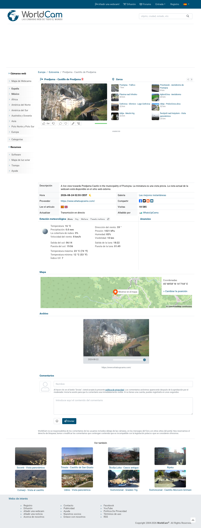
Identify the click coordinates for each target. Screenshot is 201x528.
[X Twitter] (144, 201)
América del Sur (19, 110)
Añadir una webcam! (109, 4)
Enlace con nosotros (74, 516)
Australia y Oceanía (21, 115)
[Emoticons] (57, 421)
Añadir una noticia (33, 514)
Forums (146, 4)
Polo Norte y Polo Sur (22, 126)
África (14, 99)
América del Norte (21, 104)
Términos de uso (112, 514)
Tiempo (15, 165)
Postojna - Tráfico (127, 85)
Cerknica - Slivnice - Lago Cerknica (135, 104)
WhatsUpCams (150, 212)
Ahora (70, 219)
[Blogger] (148, 201)
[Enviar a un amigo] (151, 201)
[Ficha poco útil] (53, 123)
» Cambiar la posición (175, 291)
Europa (15, 132)
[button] (186, 4)
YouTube (108, 508)
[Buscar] (188, 16)
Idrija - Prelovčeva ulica (170, 104)
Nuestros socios (72, 514)
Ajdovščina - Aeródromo (170, 94)
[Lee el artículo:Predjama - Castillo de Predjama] (62, 206)
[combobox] (165, 16)
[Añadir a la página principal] (65, 123)
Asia (13, 121)
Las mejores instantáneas (152, 195)
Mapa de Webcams (21, 81)
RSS (106, 516)
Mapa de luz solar (20, 160)
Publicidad (69, 508)
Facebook (109, 505)
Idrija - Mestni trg (127, 113)
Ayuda (14, 170)
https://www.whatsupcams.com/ (78, 201)
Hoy (77, 219)
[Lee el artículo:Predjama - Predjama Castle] (66, 206)
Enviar (70, 421)
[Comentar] (60, 123)
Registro (174, 4)
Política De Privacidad (115, 511)
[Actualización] (108, 219)
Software (16, 154)
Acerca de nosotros (34, 516)
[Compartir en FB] (140, 201)
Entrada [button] (159, 4)
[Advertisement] (100, 45)
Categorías (17, 139)
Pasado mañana (97, 219)
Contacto (68, 505)
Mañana (84, 219)
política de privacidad (114, 390)
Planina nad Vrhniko (128, 94)
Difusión (131, 4)
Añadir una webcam (34, 511)
